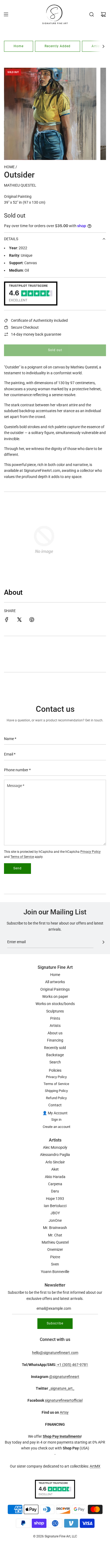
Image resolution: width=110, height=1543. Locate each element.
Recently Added (57, 46)
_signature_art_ (61, 1388)
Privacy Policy (90, 852)
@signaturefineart (64, 1377)
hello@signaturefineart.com (55, 1353)
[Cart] (103, 14)
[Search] (91, 14)
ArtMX (95, 1466)
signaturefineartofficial (63, 1400)
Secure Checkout (25, 327)
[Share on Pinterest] (32, 620)
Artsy (64, 1412)
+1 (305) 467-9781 (72, 1365)
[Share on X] (19, 620)
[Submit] (103, 942)
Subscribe (55, 1323)
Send (17, 868)
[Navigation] (6, 14)
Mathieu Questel (20, 185)
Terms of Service (22, 857)
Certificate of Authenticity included (39, 320)
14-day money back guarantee (36, 334)
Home (18, 46)
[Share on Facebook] (7, 620)
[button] (103, 46)
